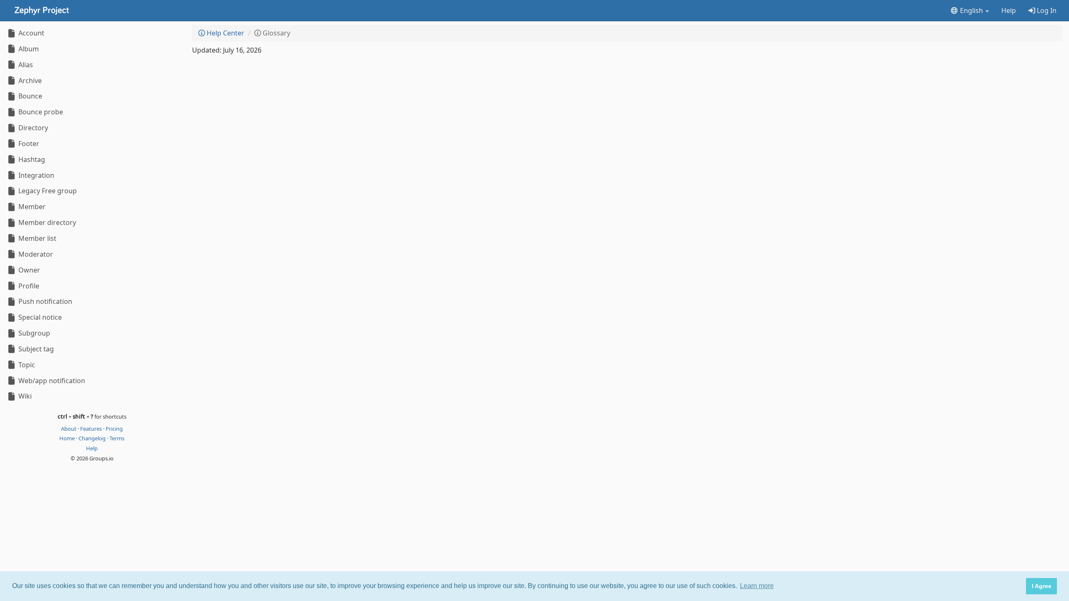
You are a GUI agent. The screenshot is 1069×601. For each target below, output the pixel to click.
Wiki (24, 396)
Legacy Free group (47, 190)
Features (91, 428)
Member (31, 206)
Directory (32, 127)
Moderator (35, 254)
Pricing (114, 428)
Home (67, 438)
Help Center (224, 33)
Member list (36, 238)
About (69, 428)
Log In (1045, 10)
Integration (35, 175)
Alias (25, 64)
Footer (28, 143)
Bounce (29, 96)
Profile (28, 285)
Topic (26, 364)
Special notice (39, 317)
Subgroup (33, 333)
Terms (116, 438)
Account (30, 33)
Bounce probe (40, 111)
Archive (29, 80)
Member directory (46, 222)
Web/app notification (51, 380)
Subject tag (35, 349)
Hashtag (31, 159)
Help (1008, 10)
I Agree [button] (1041, 586)
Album (28, 48)
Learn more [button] (757, 585)
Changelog (93, 438)
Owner (28, 270)
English (971, 10)
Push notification (44, 301)
